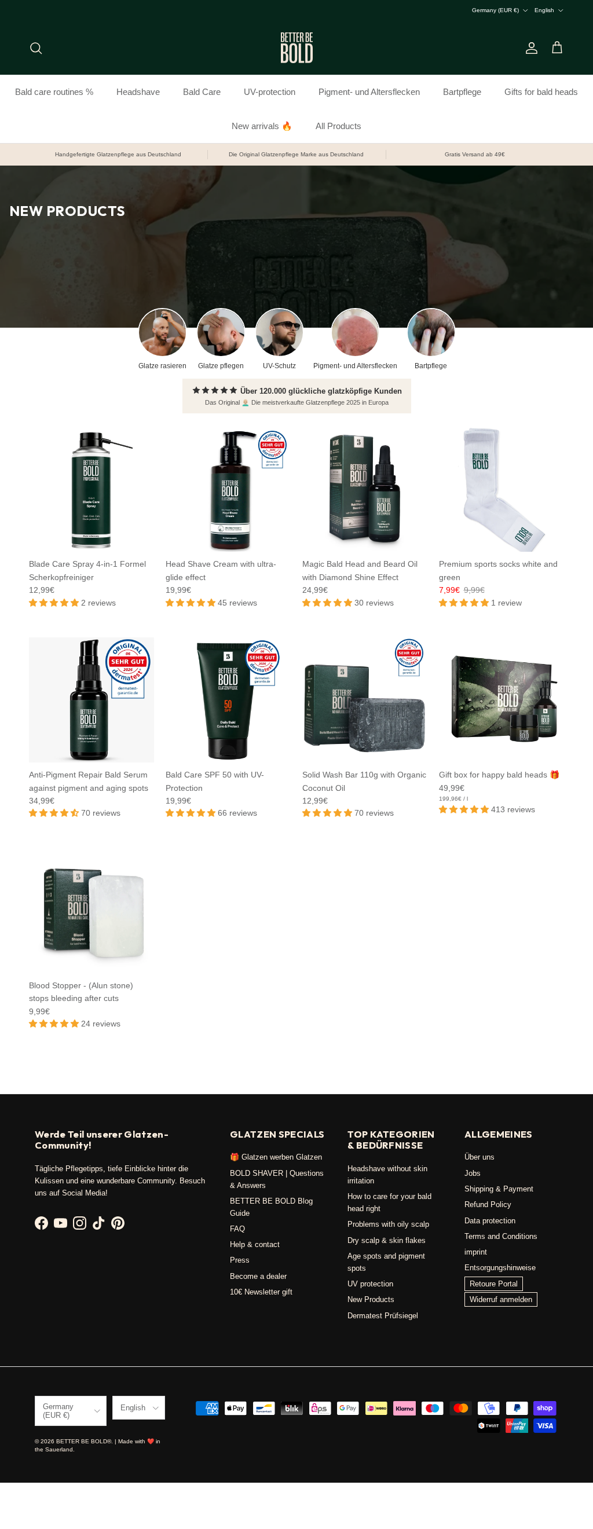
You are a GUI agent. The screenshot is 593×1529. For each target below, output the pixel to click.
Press (240, 1260)
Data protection (489, 1220)
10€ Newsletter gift (261, 1292)
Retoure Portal (494, 1283)
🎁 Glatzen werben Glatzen (276, 1157)
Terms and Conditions (500, 1236)
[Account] (529, 48)
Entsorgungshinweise (500, 1267)
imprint (475, 1252)
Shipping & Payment (498, 1189)
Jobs (472, 1173)
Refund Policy (487, 1204)
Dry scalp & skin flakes (386, 1240)
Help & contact (255, 1244)
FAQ (237, 1228)
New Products (370, 1299)
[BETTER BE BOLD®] (297, 47)
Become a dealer (258, 1276)
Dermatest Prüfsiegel (382, 1315)
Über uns (479, 1157)
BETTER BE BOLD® (83, 1441)
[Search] (36, 48)
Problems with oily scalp (388, 1224)
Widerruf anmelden (501, 1299)
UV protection (370, 1283)
